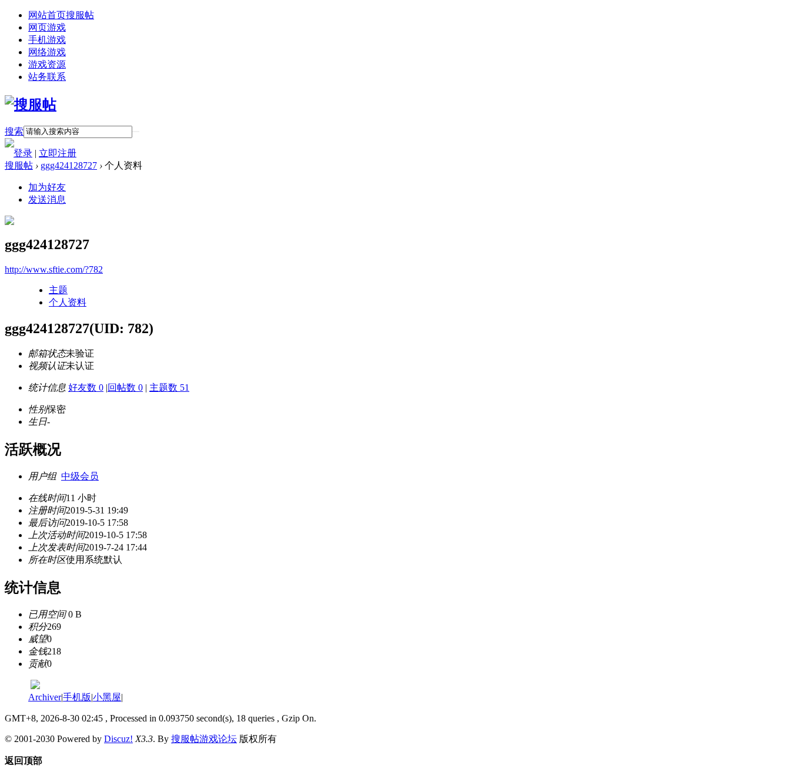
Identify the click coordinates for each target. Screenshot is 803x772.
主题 (58, 290)
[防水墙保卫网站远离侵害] (35, 686)
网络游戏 (47, 52)
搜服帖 (19, 165)
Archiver (44, 697)
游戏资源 (47, 64)
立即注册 (57, 153)
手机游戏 (47, 40)
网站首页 (61, 15)
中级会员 (80, 476)
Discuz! (118, 739)
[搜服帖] (30, 104)
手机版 (77, 697)
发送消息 (47, 199)
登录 (23, 153)
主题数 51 (169, 387)
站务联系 (47, 77)
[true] (135, 131)
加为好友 (47, 187)
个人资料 (67, 302)
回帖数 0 (125, 387)
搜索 (14, 131)
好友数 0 (85, 387)
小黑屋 (107, 697)
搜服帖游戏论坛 (204, 739)
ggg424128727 (69, 165)
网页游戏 (47, 27)
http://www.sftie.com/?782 (54, 269)
